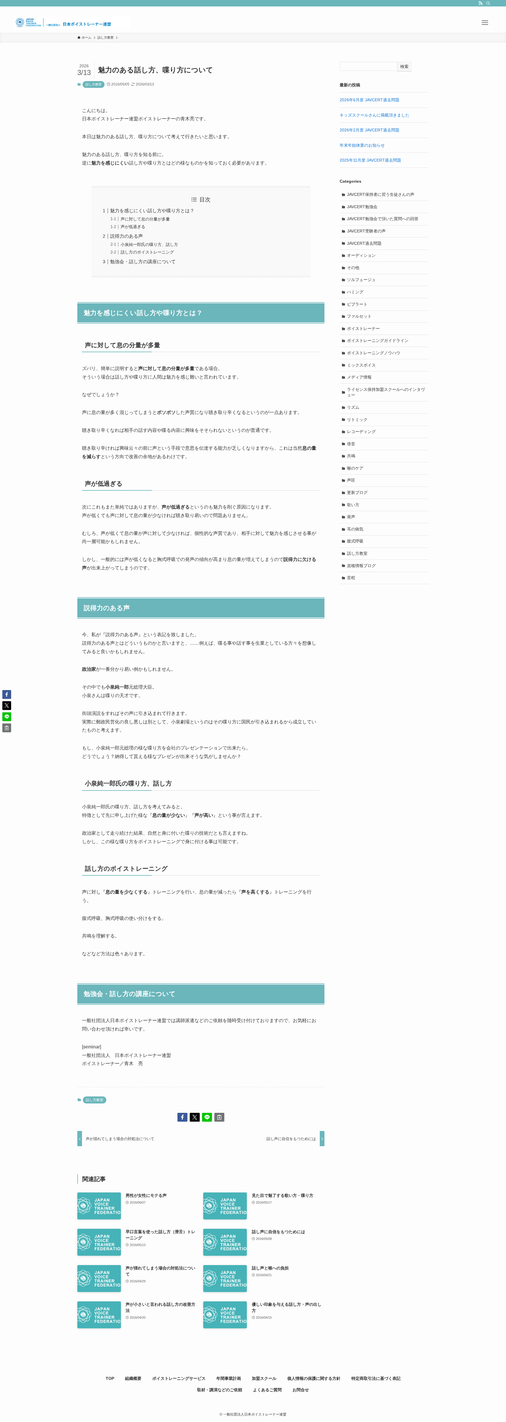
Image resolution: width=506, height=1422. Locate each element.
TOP (110, 1378)
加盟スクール (264, 1378)
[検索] (488, 3)
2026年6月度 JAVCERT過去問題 (369, 99)
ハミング (355, 292)
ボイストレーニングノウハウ (373, 352)
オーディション (361, 255)
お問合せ (301, 1389)
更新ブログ (357, 492)
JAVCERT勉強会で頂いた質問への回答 (382, 218)
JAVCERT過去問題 (364, 243)
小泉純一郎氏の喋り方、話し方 (149, 244)
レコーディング (361, 431)
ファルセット (359, 316)
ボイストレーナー (363, 328)
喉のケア (355, 468)
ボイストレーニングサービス (179, 1378)
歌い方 (353, 504)
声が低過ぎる (133, 226)
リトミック (357, 419)
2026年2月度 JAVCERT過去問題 (369, 130)
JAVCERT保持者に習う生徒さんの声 (380, 194)
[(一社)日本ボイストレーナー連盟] (72, 23)
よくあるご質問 (267, 1389)
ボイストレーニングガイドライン (377, 340)
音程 (351, 577)
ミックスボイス (361, 365)
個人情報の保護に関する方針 (314, 1378)
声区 (351, 480)
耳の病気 (355, 529)
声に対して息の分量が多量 (145, 219)
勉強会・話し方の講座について (143, 261)
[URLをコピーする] (219, 1117)
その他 (353, 267)
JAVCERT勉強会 (362, 206)
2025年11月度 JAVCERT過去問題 (370, 160)
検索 (404, 66)
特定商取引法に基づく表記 (376, 1378)
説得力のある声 (126, 236)
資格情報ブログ (361, 565)
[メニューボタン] (485, 23)
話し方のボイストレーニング (147, 252)
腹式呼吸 (355, 541)
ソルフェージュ (361, 279)
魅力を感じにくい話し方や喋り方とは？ (152, 210)
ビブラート (357, 304)
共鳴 (351, 456)
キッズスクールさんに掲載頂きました (374, 115)
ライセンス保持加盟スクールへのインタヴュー (386, 392)
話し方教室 (94, 84)
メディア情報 (359, 377)
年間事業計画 (228, 1378)
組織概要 (133, 1378)
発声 (351, 516)
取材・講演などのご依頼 (219, 1389)
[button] (182, 1117)
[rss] (480, 3)
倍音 (351, 444)
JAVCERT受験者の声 (366, 231)
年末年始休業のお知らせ (362, 145)
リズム (353, 407)
